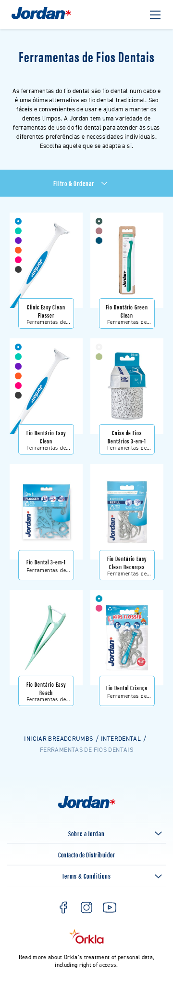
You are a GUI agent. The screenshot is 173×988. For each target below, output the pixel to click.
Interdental (121, 738)
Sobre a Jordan (86, 833)
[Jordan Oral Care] (41, 18)
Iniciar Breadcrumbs (58, 738)
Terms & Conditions (86, 875)
